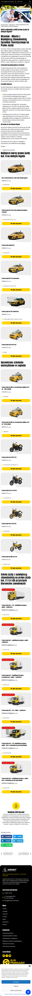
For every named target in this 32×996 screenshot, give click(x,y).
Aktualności (12, 24)
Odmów (16, 986)
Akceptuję (16, 982)
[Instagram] (7, 955)
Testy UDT (5, 914)
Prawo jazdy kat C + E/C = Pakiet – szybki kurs (14, 710)
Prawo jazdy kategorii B (8, 245)
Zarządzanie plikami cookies (9, 936)
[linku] (23, 143)
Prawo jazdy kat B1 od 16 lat (9, 345)
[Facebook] (3, 955)
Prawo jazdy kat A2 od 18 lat (9, 490)
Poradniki (4, 911)
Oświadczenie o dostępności (9, 938)
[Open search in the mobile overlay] (30, 1)
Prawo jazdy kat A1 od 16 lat (9, 524)
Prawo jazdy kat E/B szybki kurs (10, 311)
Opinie (4, 919)
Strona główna (4, 24)
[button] (29, 966)
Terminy (4, 908)
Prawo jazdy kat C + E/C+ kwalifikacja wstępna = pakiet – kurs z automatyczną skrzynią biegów (14, 744)
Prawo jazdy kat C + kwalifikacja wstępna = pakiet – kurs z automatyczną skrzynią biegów (15, 779)
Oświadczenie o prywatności (20, 994)
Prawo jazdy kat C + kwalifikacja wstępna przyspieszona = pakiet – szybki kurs (13, 676)
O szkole (4, 916)
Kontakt (4, 924)
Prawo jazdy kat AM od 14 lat (9, 557)
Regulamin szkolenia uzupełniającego (12, 941)
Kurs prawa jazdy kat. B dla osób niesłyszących (14, 178)
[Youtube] (10, 955)
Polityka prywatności (7, 933)
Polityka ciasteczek (9, 994)
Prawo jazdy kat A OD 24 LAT (9, 457)
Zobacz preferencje (16, 990)
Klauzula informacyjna (8, 943)
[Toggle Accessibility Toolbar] (28, 992)
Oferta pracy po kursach (8, 946)
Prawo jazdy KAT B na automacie (10, 278)
